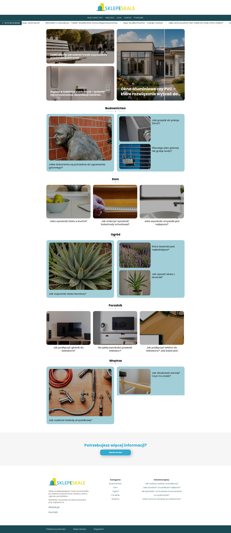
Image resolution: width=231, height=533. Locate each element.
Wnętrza (109, 17)
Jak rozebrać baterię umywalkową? (70, 420)
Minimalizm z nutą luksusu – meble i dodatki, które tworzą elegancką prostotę (40, 23)
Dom (119, 17)
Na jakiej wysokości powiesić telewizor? (115, 349)
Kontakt (53, 512)
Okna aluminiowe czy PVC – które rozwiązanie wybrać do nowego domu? (149, 91)
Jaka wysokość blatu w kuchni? (68, 221)
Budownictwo (95, 17)
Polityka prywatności (56, 529)
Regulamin (99, 529)
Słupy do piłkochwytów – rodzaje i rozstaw (101, 23)
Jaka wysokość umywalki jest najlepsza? (162, 223)
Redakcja (54, 507)
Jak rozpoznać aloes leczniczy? (67, 293)
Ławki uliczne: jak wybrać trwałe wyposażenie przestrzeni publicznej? (78, 56)
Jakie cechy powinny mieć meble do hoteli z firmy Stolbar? (154, 23)
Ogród (128, 17)
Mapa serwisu (79, 529)
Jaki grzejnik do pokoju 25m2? (165, 122)
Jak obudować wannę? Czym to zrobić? (166, 374)
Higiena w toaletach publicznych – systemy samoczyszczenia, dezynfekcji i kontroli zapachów (77, 93)
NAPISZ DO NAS (115, 452)
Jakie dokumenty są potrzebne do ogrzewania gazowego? (77, 166)
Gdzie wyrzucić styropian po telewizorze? (161, 499)
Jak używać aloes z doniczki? (163, 276)
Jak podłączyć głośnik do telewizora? (68, 349)
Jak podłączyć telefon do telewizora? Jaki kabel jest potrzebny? (162, 349)
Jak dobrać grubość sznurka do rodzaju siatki (208, 23)
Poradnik (138, 17)
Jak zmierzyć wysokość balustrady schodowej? (115, 223)
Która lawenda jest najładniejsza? (163, 248)
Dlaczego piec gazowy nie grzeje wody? (165, 149)
